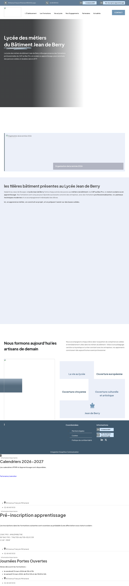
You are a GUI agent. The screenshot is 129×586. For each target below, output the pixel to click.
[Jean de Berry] (92, 405)
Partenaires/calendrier (8, 476)
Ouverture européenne (109, 373)
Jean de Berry (92, 413)
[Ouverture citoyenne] (74, 384)
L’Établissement (31, 13)
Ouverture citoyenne (74, 391)
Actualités (97, 13)
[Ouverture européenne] (109, 366)
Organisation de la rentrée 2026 (69, 166)
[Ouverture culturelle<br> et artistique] (106, 384)
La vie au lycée (77, 373)
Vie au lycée (58, 13)
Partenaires (86, 13)
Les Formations (45, 13)
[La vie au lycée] (76, 366)
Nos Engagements (72, 13)
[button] (107, 12)
